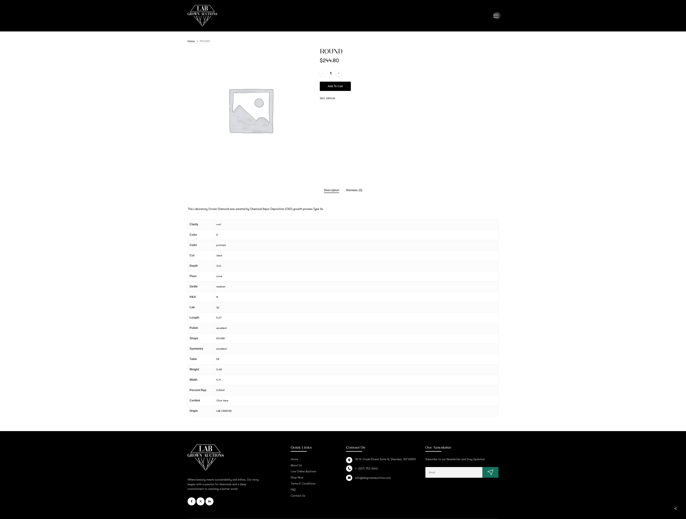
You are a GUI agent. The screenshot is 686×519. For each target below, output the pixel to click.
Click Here (222, 400)
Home (191, 41)
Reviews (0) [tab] (354, 190)
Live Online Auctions (303, 471)
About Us (296, 465)
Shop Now (297, 477)
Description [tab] (331, 190)
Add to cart (335, 86)
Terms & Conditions (303, 483)
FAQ (293, 489)
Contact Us (298, 495)
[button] (495, 16)
